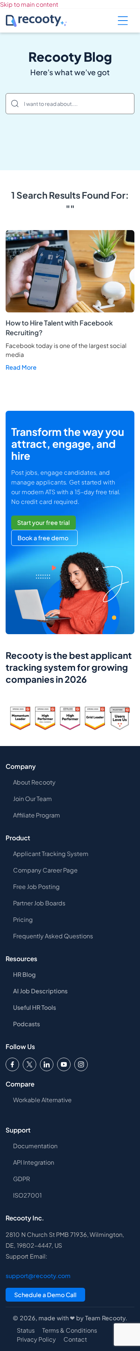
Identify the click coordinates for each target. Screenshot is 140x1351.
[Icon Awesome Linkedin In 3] (46, 1064)
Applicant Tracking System (50, 854)
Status (26, 1330)
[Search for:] (70, 103)
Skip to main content (29, 4)
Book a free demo (43, 538)
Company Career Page (45, 870)
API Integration (33, 1162)
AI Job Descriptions (40, 991)
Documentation (35, 1146)
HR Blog (24, 974)
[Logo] (29, 1064)
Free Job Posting (36, 886)
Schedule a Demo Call (45, 1295)
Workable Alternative (42, 1100)
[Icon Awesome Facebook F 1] (12, 1064)
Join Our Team (32, 799)
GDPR (21, 1179)
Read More (21, 367)
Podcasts (26, 1024)
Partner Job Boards (39, 903)
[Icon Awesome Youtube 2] (64, 1064)
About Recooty (34, 782)
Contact (75, 1339)
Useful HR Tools (34, 1007)
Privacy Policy (36, 1339)
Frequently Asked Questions (53, 936)
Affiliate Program (36, 815)
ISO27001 (27, 1195)
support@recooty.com (38, 1276)
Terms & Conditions (69, 1330)
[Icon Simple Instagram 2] (81, 1064)
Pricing (23, 919)
